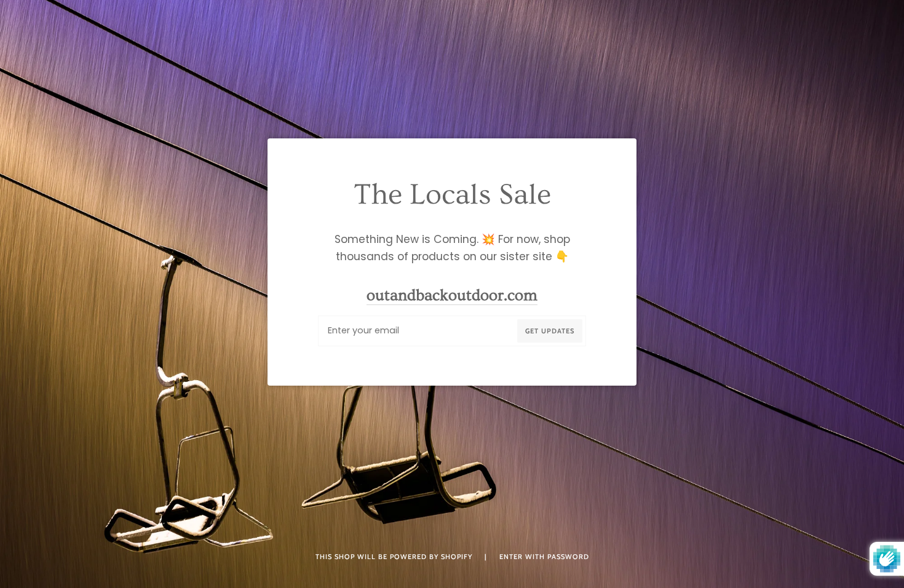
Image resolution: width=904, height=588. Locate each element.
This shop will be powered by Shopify (395, 556)
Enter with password (544, 556)
